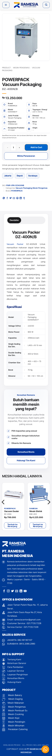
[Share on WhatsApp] (4, 198)
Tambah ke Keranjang (12, 525)
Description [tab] (14, 220)
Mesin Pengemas (21, 68)
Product (6, 68)
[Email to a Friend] (14, 198)
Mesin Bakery (14, 695)
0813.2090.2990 (27, 643)
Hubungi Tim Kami (26, 460)
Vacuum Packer (15, 244)
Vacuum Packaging (24, 188)
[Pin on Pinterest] (17, 198)
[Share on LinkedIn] (21, 198)
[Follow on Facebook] (4, 591)
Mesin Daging (15, 698)
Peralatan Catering (18, 729)
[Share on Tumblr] (24, 198)
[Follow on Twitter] (12, 591)
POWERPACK (17, 191)
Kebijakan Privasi (12, 745)
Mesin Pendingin (16, 721)
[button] (5, 5)
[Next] (48, 507)
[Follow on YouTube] (25, 591)
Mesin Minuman (15, 725)
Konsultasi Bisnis (26, 452)
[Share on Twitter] (10, 198)
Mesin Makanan (16, 702)
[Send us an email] (16, 591)
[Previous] (3, 507)
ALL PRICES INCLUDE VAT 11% (35, 745)
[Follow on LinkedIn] (21, 591)
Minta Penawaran (26, 156)
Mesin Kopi (13, 718)
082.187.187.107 (24, 640)
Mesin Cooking (15, 714)
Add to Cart (36, 147)
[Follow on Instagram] (8, 591)
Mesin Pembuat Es (17, 710)
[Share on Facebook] (7, 198)
